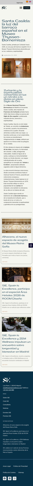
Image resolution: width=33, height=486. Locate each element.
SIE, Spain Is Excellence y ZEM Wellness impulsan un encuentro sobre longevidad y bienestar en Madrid (16, 442)
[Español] (27, 2)
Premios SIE (7, 416)
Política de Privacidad (20, 466)
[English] (30, 2)
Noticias (5, 408)
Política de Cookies (9, 472)
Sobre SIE (6, 397)
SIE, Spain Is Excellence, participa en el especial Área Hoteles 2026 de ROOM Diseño (16, 292)
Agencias (20, 2)
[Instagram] (14, 478)
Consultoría (6, 404)
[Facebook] (4, 478)
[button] (20, 8)
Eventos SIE (7, 412)
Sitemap (21, 472)
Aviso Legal (7, 466)
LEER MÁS (4, 261)
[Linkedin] (9, 478)
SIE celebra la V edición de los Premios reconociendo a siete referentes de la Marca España (16, 450)
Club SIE (6, 401)
